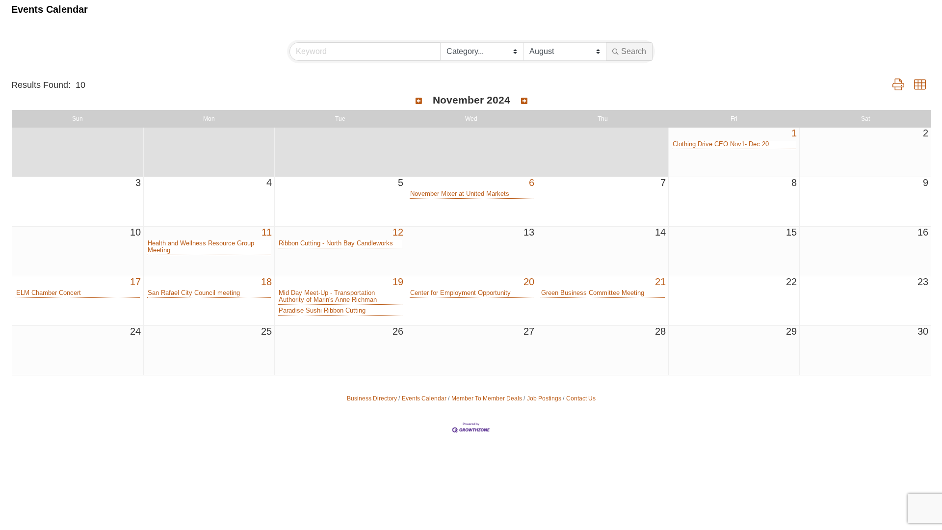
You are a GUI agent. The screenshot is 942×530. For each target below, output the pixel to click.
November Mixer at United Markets (459, 193)
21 (660, 281)
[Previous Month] (419, 101)
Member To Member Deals (486, 398)
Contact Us (581, 398)
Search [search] (633, 51)
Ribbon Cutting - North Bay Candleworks (336, 243)
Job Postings (544, 398)
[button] (898, 85)
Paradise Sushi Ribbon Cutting (322, 310)
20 (528, 281)
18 (266, 281)
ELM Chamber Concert (48, 293)
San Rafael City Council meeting (194, 293)
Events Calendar (424, 398)
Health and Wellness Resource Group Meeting (201, 247)
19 (397, 281)
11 (267, 232)
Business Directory (372, 398)
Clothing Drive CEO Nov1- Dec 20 (721, 144)
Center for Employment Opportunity (460, 293)
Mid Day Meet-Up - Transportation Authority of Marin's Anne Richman (328, 296)
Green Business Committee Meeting (592, 293)
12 (397, 232)
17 (135, 281)
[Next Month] (524, 101)
